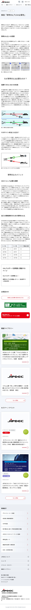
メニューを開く (28, 557)
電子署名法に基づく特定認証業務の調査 (12, 529)
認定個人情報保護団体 (8, 518)
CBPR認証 (5, 523)
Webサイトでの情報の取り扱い (8, 577)
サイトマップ (4, 582)
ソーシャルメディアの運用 (7, 579)
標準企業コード (6, 539)
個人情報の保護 (5, 575)
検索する (28, 80)
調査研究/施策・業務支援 (9, 544)
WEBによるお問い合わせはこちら (15, 297)
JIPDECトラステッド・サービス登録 (11, 315)
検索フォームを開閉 (19, 1)
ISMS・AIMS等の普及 (8, 550)
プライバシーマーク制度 (8, 513)
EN (22, 2)
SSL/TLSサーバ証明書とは (10, 276)
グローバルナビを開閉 (28, 2)
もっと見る (15, 400)
